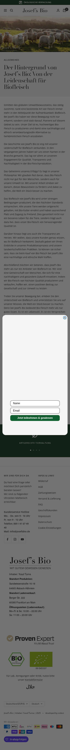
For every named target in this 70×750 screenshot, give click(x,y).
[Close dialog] (64, 317)
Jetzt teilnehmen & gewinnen (35, 418)
